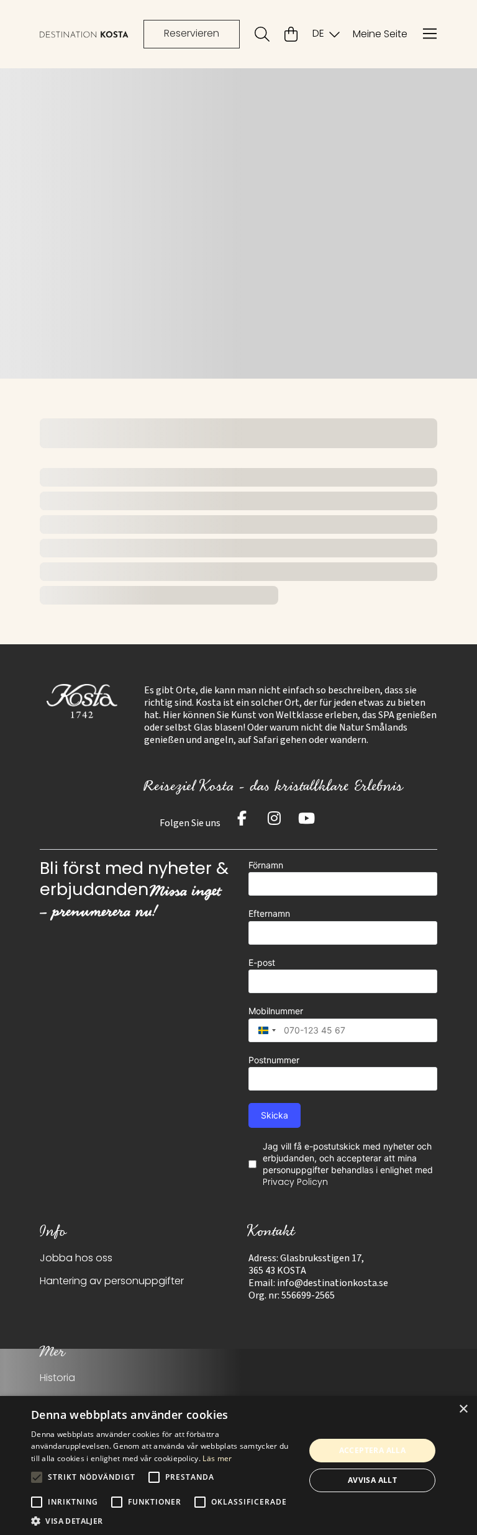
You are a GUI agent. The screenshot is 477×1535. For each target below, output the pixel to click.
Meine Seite (380, 35)
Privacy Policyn (295, 1182)
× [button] (463, 1409)
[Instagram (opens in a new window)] (274, 818)
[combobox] (263, 1030)
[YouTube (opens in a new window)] (306, 818)
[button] (164, 1520)
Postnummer (273, 1060)
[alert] (238, 1465)
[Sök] (262, 34)
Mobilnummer (275, 1011)
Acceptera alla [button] (372, 1450)
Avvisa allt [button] (372, 1480)
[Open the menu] (429, 34)
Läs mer (217, 1458)
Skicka (274, 1115)
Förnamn (265, 865)
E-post (261, 962)
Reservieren (191, 34)
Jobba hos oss (76, 1259)
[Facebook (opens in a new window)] (241, 818)
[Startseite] (84, 34)
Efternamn (269, 913)
